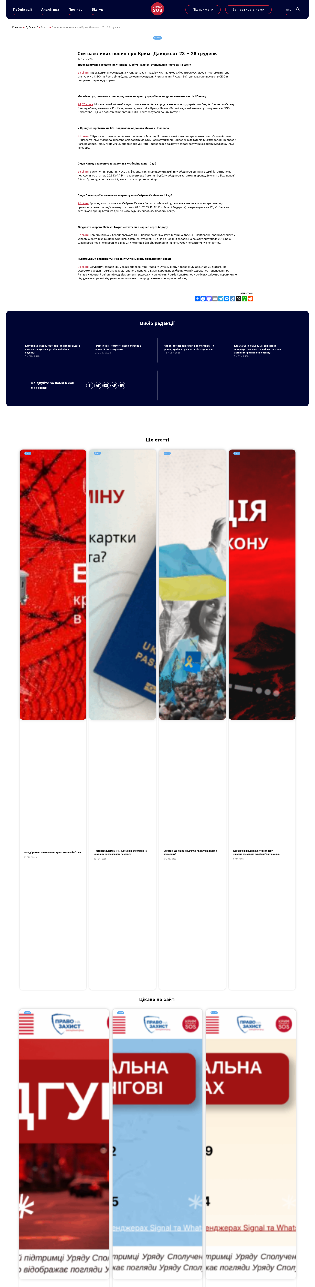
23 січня (83, 72)
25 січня (83, 136)
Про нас (75, 9)
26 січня (83, 171)
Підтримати (203, 9)
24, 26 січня (85, 104)
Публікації (22, 9)
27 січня (83, 235)
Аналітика (50, 9)
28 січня (83, 266)
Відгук (97, 9)
